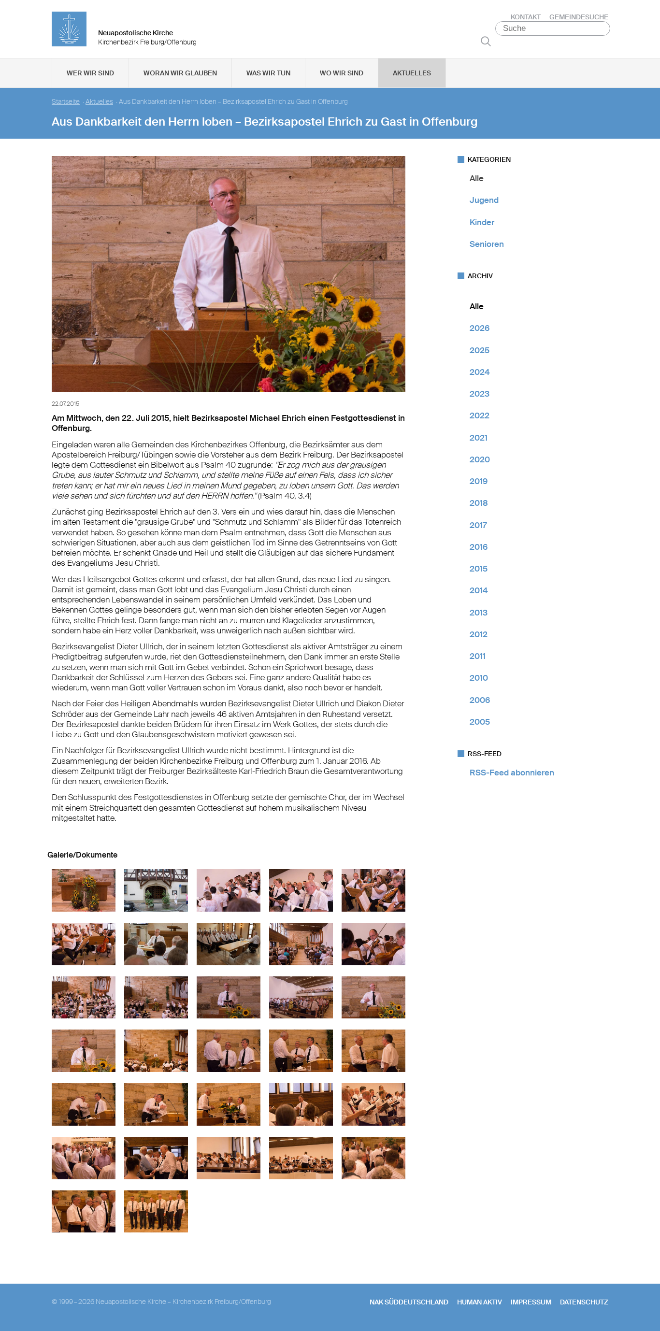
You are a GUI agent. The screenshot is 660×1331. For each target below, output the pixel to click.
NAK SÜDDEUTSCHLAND (409, 1302)
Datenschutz (584, 1302)
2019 (479, 481)
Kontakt (526, 17)
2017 (478, 525)
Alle (477, 178)
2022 (479, 415)
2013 (479, 612)
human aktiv (479, 1302)
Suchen (486, 41)
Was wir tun (268, 73)
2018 (479, 503)
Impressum (531, 1302)
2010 (479, 678)
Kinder (482, 222)
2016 (479, 547)
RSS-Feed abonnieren (512, 772)
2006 (480, 700)
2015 (479, 568)
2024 (480, 372)
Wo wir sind (341, 73)
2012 (479, 634)
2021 (479, 437)
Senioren (487, 244)
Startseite (66, 102)
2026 (479, 328)
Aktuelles (412, 73)
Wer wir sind (90, 73)
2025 (479, 350)
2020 (480, 459)
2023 (479, 393)
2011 (478, 656)
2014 (479, 590)
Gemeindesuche (578, 17)
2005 (480, 721)
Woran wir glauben (180, 73)
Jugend (484, 200)
